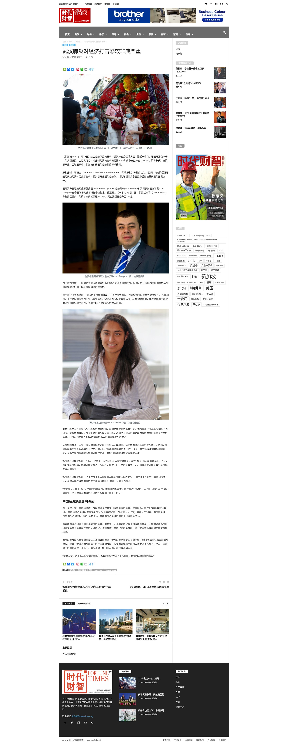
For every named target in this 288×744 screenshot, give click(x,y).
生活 (138, 34)
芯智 (151, 34)
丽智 (163, 34)
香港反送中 (208, 299)
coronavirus (110, 570)
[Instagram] (216, 4)
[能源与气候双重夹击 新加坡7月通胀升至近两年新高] (115, 621)
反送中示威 (206, 265)
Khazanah (181, 256)
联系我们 (116, 4)
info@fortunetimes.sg (82, 716)
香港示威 (183, 304)
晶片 (209, 282)
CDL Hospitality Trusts (201, 236)
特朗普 (196, 288)
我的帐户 (98, 4)
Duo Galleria (183, 246)
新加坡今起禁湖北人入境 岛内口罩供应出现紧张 (86, 588)
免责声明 (188, 740)
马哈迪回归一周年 (211, 305)
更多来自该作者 (84, 603)
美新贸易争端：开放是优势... (152, 694)
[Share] (227, 4)
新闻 (77, 34)
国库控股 (219, 265)
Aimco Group (182, 236)
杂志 (101, 34)
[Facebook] (211, 4)
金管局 (182, 299)
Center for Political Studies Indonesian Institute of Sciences (197, 241)
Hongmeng (199, 250)
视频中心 (180, 707)
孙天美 (204, 270)
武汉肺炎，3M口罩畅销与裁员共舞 (149, 586)
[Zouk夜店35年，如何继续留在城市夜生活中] (127, 683)
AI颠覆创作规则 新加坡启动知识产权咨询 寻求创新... (79, 637)
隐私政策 (200, 740)
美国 (210, 288)
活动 (188, 34)
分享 (91, 69)
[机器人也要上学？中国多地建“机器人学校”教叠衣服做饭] (127, 715)
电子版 (179, 53)
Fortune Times (184, 250)
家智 (175, 34)
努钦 (200, 261)
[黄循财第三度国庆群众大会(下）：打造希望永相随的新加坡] (152, 621)
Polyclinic (193, 256)
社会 (126, 34)
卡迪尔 (217, 261)
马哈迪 (196, 304)
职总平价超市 (197, 294)
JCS (220, 250)
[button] (224, 32)
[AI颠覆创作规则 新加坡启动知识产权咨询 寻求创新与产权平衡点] (79, 621)
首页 (67, 34)
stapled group (205, 256)
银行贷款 (195, 299)
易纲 (201, 282)
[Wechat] (206, 4)
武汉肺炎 (73, 570)
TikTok (219, 255)
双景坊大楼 (181, 265)
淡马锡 (181, 288)
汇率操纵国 (219, 282)
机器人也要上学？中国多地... (152, 710)
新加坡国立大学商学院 (186, 282)
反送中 (194, 265)
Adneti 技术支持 (94, 740)
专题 (114, 34)
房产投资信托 (182, 276)
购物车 (107, 4)
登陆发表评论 (69, 654)
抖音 (195, 276)
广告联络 (211, 740)
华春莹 (208, 261)
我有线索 (166, 740)
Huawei (211, 250)
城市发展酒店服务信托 (187, 270)
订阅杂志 (88, 4)
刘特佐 (191, 260)
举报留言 (177, 740)
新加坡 (72, 45)
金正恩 (209, 293)
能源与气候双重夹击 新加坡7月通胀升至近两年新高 (115, 637)
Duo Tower (197, 246)
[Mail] (222, 4)
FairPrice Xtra (211, 246)
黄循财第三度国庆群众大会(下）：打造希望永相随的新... (152, 637)
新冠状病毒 (82, 570)
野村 (90, 570)
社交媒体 (180, 687)
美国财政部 (182, 293)
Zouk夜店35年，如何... (149, 678)
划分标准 (181, 261)
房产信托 (215, 270)
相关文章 (68, 603)
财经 (89, 34)
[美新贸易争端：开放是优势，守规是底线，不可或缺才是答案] (127, 699)
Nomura (98, 570)
